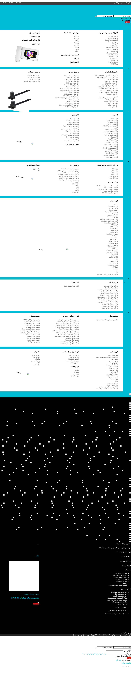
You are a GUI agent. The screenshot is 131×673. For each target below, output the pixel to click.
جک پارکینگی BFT (121, 579)
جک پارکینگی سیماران (119, 602)
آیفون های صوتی (34, 33)
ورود (129, 658)
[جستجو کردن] (96, 16)
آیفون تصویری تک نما (120, 596)
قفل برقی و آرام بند (120, 111)
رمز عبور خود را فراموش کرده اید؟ (94, 654)
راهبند (125, 197)
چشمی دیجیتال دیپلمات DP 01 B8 (25, 598)
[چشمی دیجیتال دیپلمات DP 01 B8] (24, 591)
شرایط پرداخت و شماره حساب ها (115, 613)
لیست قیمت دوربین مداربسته (117, 600)
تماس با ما (18, 2)
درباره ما (11, 2)
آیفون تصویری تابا (121, 594)
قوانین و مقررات (121, 607)
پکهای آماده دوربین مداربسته (117, 598)
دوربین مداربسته (121, 161)
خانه (38, 544)
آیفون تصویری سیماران (119, 592)
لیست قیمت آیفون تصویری (118, 585)
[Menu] (130, 394)
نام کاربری (127, 651)
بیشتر (35, 604)
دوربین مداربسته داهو (120, 575)
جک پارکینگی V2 (121, 581)
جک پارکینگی (122, 68)
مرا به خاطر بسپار (122, 656)
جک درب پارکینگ (121, 573)
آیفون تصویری (122, 29)
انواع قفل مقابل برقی (71, 144)
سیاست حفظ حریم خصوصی (117, 610)
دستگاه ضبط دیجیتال (120, 577)
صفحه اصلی (3, 2)
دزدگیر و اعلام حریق (120, 278)
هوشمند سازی (122, 312)
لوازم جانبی (123, 348)
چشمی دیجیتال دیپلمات (31, 594)
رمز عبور (128, 654)
